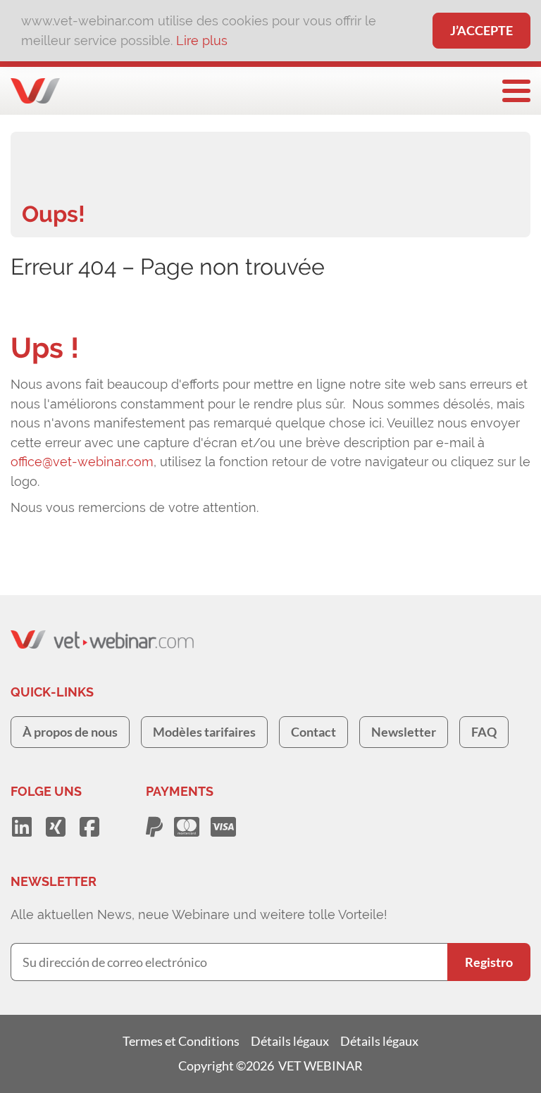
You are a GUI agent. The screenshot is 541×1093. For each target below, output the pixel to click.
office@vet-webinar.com (82, 461)
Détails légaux (290, 1041)
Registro (489, 962)
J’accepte (481, 30)
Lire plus (202, 40)
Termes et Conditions (181, 1041)
